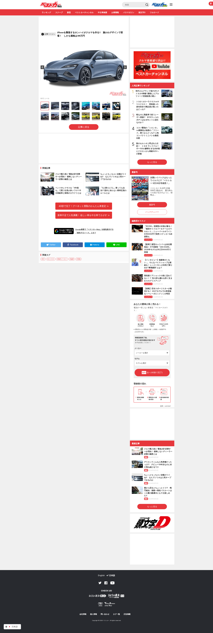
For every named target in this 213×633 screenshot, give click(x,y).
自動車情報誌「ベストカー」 (51, 4)
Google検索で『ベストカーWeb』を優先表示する (94, 229)
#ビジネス (50, 259)
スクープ (59, 12)
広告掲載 (127, 614)
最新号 (152, 204)
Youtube (112, 582)
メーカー (137, 348)
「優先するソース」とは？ (85, 232)
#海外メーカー (62, 259)
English (101, 575)
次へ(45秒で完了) (152, 372)
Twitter (99, 583)
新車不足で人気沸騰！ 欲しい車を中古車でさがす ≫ (84, 215)
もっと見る (152, 162)
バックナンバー (152, 212)
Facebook (105, 582)
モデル (137, 359)
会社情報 (83, 614)
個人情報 (93, 614)
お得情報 (115, 12)
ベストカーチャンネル (84, 12)
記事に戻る (83, 127)
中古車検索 (102, 12)
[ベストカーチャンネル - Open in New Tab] (152, 65)
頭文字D (142, 12)
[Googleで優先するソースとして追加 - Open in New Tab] (64, 231)
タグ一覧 (116, 614)
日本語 (112, 575)
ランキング (46, 12)
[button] (42, 67)
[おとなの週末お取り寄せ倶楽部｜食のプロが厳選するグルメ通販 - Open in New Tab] (97, 596)
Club (159, 4)
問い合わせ (105, 614)
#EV (43, 259)
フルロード (154, 12)
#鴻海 (78, 259)
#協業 (72, 259)
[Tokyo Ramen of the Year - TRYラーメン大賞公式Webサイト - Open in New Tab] (106, 604)
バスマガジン (128, 12)
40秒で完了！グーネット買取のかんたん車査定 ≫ (84, 206)
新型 (69, 12)
